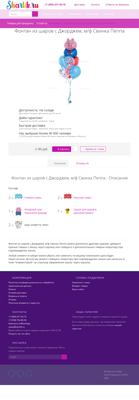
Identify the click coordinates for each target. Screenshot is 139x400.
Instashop (41, 23)
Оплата (95, 4)
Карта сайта (78, 289)
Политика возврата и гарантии (24, 302)
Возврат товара (80, 285)
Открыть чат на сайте (19, 333)
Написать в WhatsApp (19, 323)
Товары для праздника (20, 23)
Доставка (79, 4)
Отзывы (12, 299)
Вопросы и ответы (17, 296)
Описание (59, 163)
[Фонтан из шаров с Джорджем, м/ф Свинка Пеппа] (69, 71)
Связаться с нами (81, 282)
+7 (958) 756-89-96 (17, 320)
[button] (128, 14)
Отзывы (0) (82, 163)
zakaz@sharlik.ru (16, 326)
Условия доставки (17, 292)
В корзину (63, 149)
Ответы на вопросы (117, 4)
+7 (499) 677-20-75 (17, 316)
